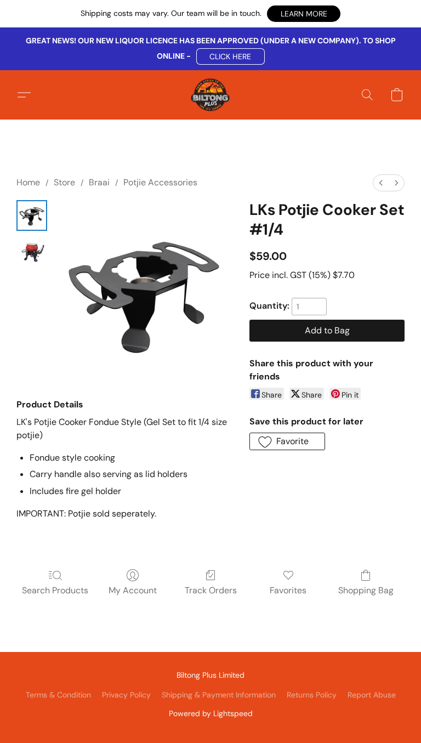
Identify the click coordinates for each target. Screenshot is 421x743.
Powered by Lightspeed (211, 713)
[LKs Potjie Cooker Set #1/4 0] (31, 215)
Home (28, 182)
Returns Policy (312, 695)
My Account (133, 590)
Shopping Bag (366, 590)
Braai (99, 182)
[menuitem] (381, 183)
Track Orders (211, 590)
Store (64, 182)
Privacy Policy (126, 695)
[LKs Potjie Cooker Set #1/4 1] (31, 250)
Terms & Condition (58, 695)
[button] (303, 13)
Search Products (55, 590)
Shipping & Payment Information (219, 695)
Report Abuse (372, 695)
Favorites (288, 590)
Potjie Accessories (160, 182)
